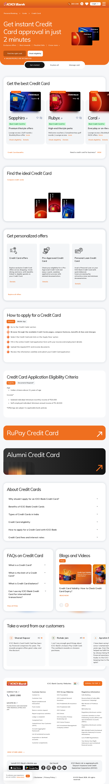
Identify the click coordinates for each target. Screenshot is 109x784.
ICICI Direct (60, 713)
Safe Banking (86, 695)
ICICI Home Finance (63, 722)
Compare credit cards (15, 180)
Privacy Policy (49, 777)
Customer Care (37, 698)
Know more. (20, 777)
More (101, 135)
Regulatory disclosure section (91, 712)
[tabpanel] (54, 369)
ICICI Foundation (62, 695)
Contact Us (35, 695)
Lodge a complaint (38, 717)
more (28, 135)
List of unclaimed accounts (41, 734)
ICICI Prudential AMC (63, 707)
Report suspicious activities (41, 713)
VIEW (99, 152)
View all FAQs (12, 606)
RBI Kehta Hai (86, 709)
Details (26, 140)
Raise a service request (40, 710)
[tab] (35, 65)
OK (28, 776)
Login (94, 4)
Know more (53, 45)
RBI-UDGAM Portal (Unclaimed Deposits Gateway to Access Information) (92, 732)
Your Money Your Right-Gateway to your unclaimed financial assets (91, 743)
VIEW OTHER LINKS (14, 752)
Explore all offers (14, 294)
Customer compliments (39, 743)
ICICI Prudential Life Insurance (67, 703)
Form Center (36, 707)
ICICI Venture (61, 710)
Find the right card (14, 53)
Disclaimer (38, 777)
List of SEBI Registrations (90, 737)
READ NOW (64, 595)
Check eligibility (35, 53)
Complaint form (37, 720)
